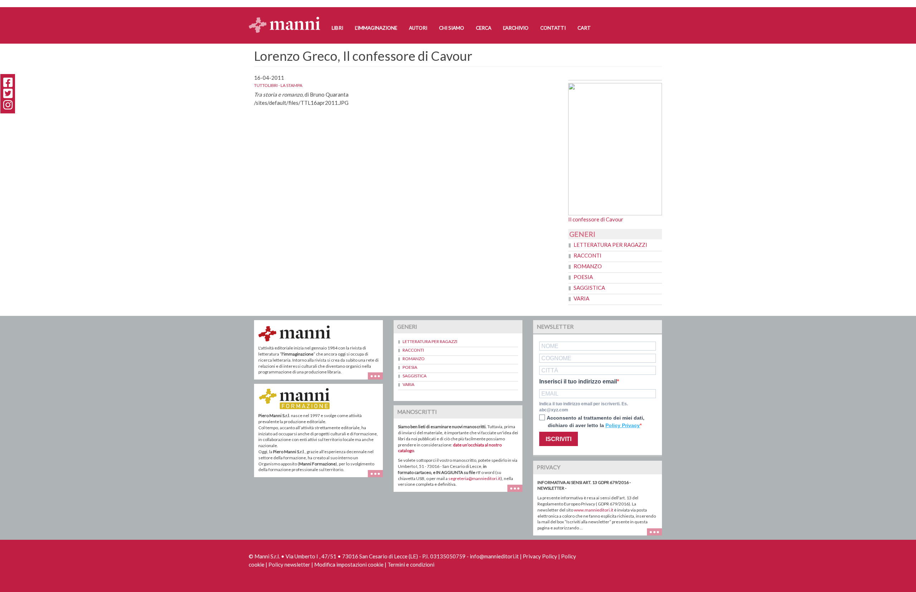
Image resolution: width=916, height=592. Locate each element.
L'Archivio (515, 28)
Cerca (483, 28)
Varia (581, 298)
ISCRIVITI (558, 439)
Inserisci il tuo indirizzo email (578, 382)
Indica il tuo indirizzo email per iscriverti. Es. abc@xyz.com (583, 406)
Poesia (583, 277)
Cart (584, 28)
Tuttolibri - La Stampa (278, 85)
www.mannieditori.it (593, 510)
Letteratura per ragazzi (610, 244)
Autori (418, 28)
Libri (337, 28)
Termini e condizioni (411, 564)
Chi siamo (451, 28)
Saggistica (589, 287)
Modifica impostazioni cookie (349, 564)
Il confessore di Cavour (595, 219)
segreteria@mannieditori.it (474, 478)
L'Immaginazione (376, 28)
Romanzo (588, 266)
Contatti (553, 28)
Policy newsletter (289, 564)
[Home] (287, 18)
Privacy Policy (540, 556)
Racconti (587, 255)
